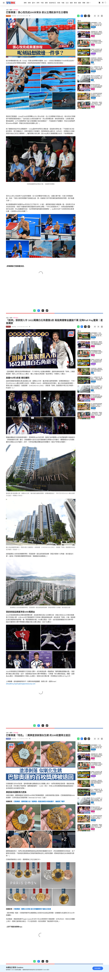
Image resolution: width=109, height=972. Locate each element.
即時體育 (15, 9)
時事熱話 (93, 27)
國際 (11, 732)
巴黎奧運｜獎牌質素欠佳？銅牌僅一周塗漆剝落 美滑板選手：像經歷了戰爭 (39, 801)
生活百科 (93, 53)
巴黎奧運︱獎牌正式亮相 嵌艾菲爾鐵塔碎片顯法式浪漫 (32, 909)
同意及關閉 (97, 968)
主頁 (7, 9)
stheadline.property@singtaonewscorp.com (20, 684)
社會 (92, 80)
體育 (11, 9)
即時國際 (15, 732)
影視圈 (92, 35)
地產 (11, 317)
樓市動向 (15, 317)
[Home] (11, 3)
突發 (92, 62)
